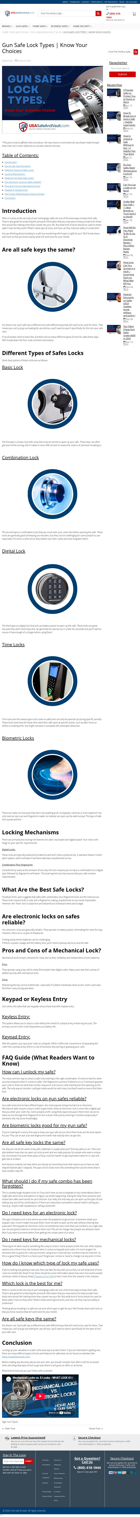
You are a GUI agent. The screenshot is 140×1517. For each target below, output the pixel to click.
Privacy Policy (46, 1492)
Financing (75, 2)
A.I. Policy (57, 1492)
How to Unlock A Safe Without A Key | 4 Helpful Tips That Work (129, 145)
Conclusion (10, 198)
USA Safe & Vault (19, 1510)
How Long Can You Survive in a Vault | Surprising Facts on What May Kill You (129, 273)
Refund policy (58, 1478)
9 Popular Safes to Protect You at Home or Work (129, 96)
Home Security (81, 26)
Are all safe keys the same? (18, 166)
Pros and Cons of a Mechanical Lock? (22, 186)
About (65, 2)
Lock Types (12, 1421)
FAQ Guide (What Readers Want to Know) (24, 194)
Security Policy (47, 1496)
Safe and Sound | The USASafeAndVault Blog (36, 32)
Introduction (11, 162)
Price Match (97, 2)
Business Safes (59, 26)
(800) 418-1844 (89, 1468)
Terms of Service (59, 1473)
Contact (85, 2)
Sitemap (45, 1483)
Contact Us (57, 1460)
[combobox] (70, 13)
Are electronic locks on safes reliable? (23, 182)
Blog (121, 2)
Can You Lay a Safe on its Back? (129, 187)
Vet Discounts (111, 2)
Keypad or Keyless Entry (16, 190)
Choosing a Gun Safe (44, 1276)
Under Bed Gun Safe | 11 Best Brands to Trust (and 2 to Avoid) (129, 209)
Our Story (45, 1460)
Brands (6, 26)
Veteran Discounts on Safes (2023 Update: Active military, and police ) (129, 305)
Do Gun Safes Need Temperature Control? (130, 169)
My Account (131, 2)
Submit (28, 1461)
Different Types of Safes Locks (19, 170)
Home (5, 32)
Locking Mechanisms (15, 174)
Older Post (10, 1428)
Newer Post (94, 1428)
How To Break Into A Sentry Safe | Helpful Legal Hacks (129, 119)
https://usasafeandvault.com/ (16, 1356)
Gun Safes (22, 26)
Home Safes (39, 26)
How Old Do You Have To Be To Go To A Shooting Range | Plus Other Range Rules (129, 239)
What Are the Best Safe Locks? (19, 178)
